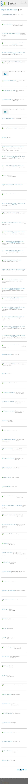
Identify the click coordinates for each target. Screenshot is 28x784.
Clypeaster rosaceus (6, 441)
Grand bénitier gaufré (18, 647)
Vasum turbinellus (16, 694)
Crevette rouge (14, 703)
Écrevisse (10, 543)
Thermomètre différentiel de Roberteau (17, 71)
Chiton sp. (10, 628)
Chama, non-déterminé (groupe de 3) (15, 684)
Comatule (10, 420)
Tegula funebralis (15, 477)
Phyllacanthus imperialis (19, 393)
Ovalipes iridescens (16, 741)
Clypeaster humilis (19, 497)
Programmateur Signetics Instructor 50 (16, 109)
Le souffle (10, 175)
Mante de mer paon (17, 552)
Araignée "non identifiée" (20, 590)
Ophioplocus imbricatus (19, 516)
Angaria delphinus (15, 467)
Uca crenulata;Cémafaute (16, 572)
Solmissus (14, 752)
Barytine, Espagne (15, 354)
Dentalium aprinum (11, 619)
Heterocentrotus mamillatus (16, 431)
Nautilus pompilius (10, 676)
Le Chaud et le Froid (17, 118)
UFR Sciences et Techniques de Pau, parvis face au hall (13, 158)
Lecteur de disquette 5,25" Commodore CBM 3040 (12, 54)
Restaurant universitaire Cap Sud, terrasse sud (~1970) (13, 270)
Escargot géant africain (19, 458)
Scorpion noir (13, 581)
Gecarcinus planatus (17, 533)
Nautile (8, 675)
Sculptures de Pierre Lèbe (7, 185)
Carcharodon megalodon (18, 25)
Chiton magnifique (11, 637)
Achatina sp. (16, 459)
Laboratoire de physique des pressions (10, 261)
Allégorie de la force (12, 176)
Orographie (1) (22, 212)
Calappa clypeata (14, 723)
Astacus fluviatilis (11, 544)
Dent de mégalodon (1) (18, 24)
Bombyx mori (4, 527)
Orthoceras (11, 667)
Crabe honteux (14, 722)
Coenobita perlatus (16, 713)
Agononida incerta (16, 732)
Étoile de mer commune (20, 401)
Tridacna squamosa (17, 648)
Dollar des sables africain (21, 496)
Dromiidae (12, 563)
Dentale (9, 618)
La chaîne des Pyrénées (6, 205)
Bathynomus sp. (12, 610)
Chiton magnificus (10, 638)
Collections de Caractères (21, 194)
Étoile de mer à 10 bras (19, 411)
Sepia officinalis (13, 657)
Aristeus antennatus (14, 704)
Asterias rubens (18, 402)
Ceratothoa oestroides (18, 599)
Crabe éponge (13, 562)
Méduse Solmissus (16, 750)
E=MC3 (8, 137)
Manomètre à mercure (18, 14)
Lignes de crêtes (14, 382)
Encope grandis (14, 486)
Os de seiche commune (14, 656)
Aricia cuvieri (12, 760)
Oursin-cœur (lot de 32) (17, 448)
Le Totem (9, 373)
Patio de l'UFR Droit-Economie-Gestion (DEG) (10, 150)
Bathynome (11, 609)
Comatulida (10, 421)
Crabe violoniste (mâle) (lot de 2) (17, 571)
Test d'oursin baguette (19, 392)
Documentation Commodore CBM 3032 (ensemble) (12, 45)
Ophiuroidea (4, 508)
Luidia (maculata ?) (18, 412)
